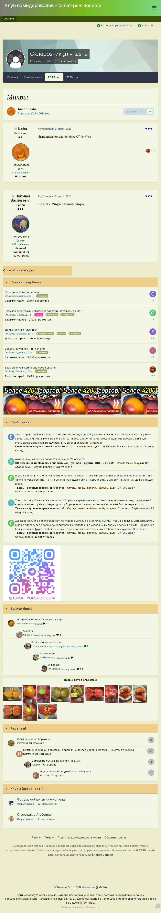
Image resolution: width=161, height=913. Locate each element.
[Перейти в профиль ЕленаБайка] (11, 437)
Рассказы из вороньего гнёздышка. (64, 646)
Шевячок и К (63, 658)
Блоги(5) (147, 25)
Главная (12, 77)
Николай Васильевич (21, 198)
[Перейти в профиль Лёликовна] (11, 623)
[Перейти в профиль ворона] (27, 646)
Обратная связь (115, 837)
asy (28, 634)
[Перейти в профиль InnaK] (11, 502)
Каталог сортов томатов (117, 25)
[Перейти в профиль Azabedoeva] (11, 461)
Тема (48, 837)
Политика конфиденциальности (79, 837)
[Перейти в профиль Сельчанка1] (152, 294)
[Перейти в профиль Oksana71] (152, 313)
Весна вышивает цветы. (46, 642)
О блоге (28, 630)
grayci (59, 775)
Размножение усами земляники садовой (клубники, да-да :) (43, 310)
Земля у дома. (68, 669)
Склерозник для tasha (59, 54)
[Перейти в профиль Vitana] (44, 668)
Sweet (11, 296)
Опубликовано (54, 128)
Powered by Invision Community (80, 907)
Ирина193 (45, 753)
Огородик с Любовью (34, 814)
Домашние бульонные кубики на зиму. (55, 760)
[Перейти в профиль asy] (19, 634)
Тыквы (38, 624)
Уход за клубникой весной (22, 292)
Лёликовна (26, 623)
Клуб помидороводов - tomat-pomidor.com (53, 5)
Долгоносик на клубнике (21, 329)
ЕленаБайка (113, 446)
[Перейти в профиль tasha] (11, 111)
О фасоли (54, 664)
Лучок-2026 (47, 653)
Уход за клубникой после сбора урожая (30, 367)
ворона (39, 646)
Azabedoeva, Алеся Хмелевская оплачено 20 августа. (50, 459)
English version (102, 854)
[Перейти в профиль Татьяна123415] (152, 350)
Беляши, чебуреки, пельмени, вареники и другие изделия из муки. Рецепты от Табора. (78, 749)
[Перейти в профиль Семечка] (11, 743)
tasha (32, 109)
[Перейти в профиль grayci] (36, 775)
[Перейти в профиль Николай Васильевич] (20, 224)
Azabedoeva (23, 466)
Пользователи (33, 77)
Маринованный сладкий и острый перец (65, 771)
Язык (35, 837)
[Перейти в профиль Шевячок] (36, 657)
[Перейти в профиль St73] (152, 331)
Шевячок (48, 657)
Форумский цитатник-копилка (41, 799)
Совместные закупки (44, 635)
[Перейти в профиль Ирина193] (19, 754)
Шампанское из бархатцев (34, 739)
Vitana (55, 668)
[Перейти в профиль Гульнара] (11, 478)
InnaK (125, 508)
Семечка (38, 742)
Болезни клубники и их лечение (25, 348)
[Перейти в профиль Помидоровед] (152, 369)
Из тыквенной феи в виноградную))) (39, 619)
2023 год (54, 77)
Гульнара (127, 487)
